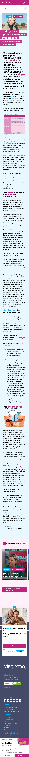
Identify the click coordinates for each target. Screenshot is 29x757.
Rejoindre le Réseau (11, 733)
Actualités (7, 727)
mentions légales (20, 650)
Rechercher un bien (9, 690)
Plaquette (6, 738)
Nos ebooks (7, 725)
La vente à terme (8, 719)
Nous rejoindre (8, 736)
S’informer (7, 715)
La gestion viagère (9, 717)
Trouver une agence (9, 692)
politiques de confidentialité (12, 651)
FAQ (5, 721)
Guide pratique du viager (10, 723)
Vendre (6, 704)
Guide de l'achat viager (10, 694)
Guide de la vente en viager (11, 711)
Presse (6, 729)
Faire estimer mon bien (10, 707)
